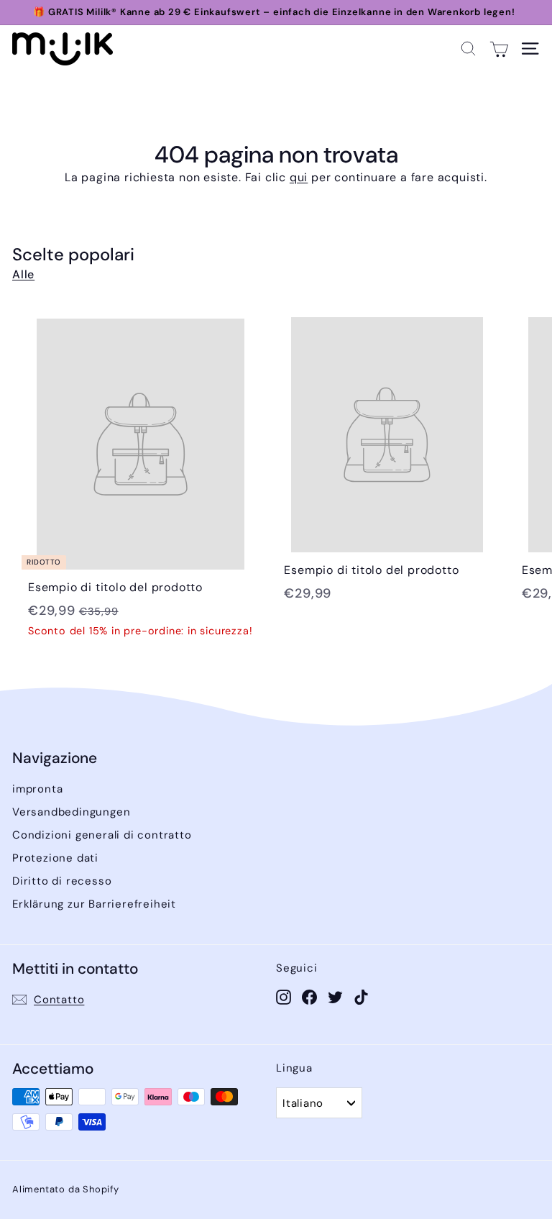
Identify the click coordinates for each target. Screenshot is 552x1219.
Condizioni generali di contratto (102, 835)
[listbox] (319, 1102)
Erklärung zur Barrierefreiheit (94, 904)
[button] (468, 48)
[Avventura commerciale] (499, 48)
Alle (23, 274)
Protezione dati (55, 858)
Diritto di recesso (61, 881)
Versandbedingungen (71, 812)
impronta (37, 789)
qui (299, 177)
